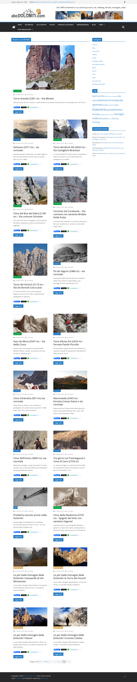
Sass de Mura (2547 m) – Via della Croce (29, 343)
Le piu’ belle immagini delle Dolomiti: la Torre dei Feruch (69, 576)
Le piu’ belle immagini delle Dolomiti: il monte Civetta (68, 636)
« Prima (46, 662)
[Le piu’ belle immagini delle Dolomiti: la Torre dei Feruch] (70, 556)
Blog (94, 25)
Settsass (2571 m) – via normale (26, 148)
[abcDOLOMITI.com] (13, 27)
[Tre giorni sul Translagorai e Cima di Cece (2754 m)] (70, 440)
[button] (104, 24)
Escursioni (29, 25)
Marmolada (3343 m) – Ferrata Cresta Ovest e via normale (68, 401)
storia (110, 118)
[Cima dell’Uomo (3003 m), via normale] (30, 440)
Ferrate (95, 114)
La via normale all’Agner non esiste (110, 134)
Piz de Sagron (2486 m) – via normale (69, 272)
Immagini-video (18, 567)
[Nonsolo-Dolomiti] (66, 25)
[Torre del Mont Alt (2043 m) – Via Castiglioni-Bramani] (70, 129)
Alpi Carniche (98, 96)
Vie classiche (41, 25)
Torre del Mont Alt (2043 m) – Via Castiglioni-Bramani (69, 148)
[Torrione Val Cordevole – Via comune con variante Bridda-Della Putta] (70, 189)
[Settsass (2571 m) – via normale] (30, 129)
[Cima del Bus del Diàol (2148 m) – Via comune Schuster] (30, 190)
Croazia (115, 105)
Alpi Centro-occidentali (111, 96)
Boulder (105, 105)
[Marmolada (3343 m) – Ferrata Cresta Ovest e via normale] (70, 380)
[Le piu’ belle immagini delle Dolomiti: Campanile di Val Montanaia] (30, 556)
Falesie (52, 25)
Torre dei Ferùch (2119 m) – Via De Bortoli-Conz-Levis (29, 286)
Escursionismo (113, 109)
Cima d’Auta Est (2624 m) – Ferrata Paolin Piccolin (68, 343)
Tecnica (115, 118)
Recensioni (103, 118)
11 (67, 662)
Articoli (94, 45)
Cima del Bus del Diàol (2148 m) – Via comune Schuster (29, 215)
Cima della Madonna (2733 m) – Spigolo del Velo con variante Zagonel (68, 518)
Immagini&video (83, 25)
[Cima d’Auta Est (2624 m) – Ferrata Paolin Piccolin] (70, 323)
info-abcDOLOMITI (24, 29)
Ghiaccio (111, 114)
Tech (93, 74)
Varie (101, 25)
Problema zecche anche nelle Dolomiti (30, 516)
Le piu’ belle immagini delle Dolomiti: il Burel (28, 636)
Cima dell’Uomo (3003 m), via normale (29, 459)
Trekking (96, 122)
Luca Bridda (29, 94)
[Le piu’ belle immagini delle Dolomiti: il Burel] (30, 616)
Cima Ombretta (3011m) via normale (29, 400)
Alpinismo (103, 100)
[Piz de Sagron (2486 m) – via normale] (70, 253)
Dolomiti (98, 109)
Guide (94, 58)
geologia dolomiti (104, 114)
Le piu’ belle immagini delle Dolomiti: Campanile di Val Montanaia (28, 578)
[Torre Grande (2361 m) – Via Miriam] (50, 67)
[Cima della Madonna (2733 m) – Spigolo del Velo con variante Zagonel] (70, 496)
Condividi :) (34, 107)
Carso (110, 105)
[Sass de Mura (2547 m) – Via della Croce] (30, 323)
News (20, 25)
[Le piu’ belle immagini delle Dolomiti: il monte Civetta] (70, 616)
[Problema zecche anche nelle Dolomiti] (30, 496)
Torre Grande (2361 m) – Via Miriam (33, 98)
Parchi (94, 71)
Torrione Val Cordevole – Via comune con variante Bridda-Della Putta (70, 214)
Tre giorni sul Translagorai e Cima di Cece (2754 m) (69, 459)
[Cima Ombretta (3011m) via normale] (30, 380)
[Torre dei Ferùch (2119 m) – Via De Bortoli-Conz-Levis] (30, 260)
